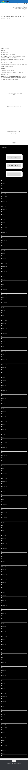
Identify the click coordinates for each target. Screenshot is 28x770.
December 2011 (4, 634)
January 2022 (4, 323)
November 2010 (4, 667)
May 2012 (3, 621)
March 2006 (4, 724)
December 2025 (4, 201)
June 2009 (3, 711)
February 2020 (4, 382)
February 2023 (4, 289)
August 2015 (4, 520)
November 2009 (4, 698)
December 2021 (4, 325)
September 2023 (4, 271)
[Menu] (26, 1)
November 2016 (4, 481)
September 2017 (4, 455)
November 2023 (4, 266)
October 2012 (4, 608)
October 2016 (4, 483)
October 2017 (4, 452)
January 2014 (4, 569)
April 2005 (3, 742)
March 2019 (4, 411)
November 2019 (4, 390)
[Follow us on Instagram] (24, 147)
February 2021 (4, 351)
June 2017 (3, 463)
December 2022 (4, 294)
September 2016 (4, 486)
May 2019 (3, 406)
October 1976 (4, 753)
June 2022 (3, 310)
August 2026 (4, 180)
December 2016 (4, 478)
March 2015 (4, 533)
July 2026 (3, 183)
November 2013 (4, 574)
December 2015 (4, 509)
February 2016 (4, 504)
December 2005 (4, 732)
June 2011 (3, 649)
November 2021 (4, 328)
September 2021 (4, 333)
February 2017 (4, 473)
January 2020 (4, 385)
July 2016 (3, 491)
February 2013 (4, 597)
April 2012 (3, 623)
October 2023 (4, 268)
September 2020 (4, 364)
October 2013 (4, 577)
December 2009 (4, 696)
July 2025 (3, 214)
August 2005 (4, 737)
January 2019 (4, 416)
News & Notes (3, 13)
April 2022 (3, 315)
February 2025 (4, 227)
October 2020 (4, 362)
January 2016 (4, 507)
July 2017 (3, 460)
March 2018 (4, 439)
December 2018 (4, 419)
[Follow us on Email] (26, 147)
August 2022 (4, 305)
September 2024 (4, 240)
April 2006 (3, 722)
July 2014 (3, 553)
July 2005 (3, 740)
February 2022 (4, 320)
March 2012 (4, 626)
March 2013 (4, 595)
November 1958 (4, 755)
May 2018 (3, 434)
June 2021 (3, 341)
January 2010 (4, 693)
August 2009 (4, 706)
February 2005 (4, 745)
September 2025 (4, 209)
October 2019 (4, 393)
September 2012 (4, 610)
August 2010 (4, 675)
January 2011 (4, 662)
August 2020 (4, 367)
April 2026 (3, 191)
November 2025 (4, 204)
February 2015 (4, 535)
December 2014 (4, 540)
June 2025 (3, 217)
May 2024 (3, 250)
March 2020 (4, 380)
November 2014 (4, 543)
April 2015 (3, 530)
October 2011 (4, 639)
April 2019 (3, 408)
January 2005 (4, 748)
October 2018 (4, 424)
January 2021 (4, 354)
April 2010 (3, 685)
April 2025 (3, 222)
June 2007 (3, 714)
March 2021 (4, 349)
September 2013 (4, 579)
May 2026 (3, 188)
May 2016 (3, 496)
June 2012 (3, 618)
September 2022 (4, 302)
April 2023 (3, 284)
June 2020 (3, 372)
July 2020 (3, 369)
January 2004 (4, 750)
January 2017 (4, 476)
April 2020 (3, 377)
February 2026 (4, 196)
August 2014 (4, 551)
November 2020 (4, 359)
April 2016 (3, 499)
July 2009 (3, 709)
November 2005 (4, 735)
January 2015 (4, 538)
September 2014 (4, 548)
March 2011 (4, 657)
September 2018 (4, 426)
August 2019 (4, 398)
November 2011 (4, 636)
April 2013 (3, 592)
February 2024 (4, 258)
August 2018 (4, 429)
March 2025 (4, 224)
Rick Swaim (3, 18)
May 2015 (3, 527)
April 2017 (3, 468)
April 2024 (3, 253)
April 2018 (3, 437)
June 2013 (3, 587)
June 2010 (3, 680)
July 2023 (3, 276)
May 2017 (3, 465)
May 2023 (3, 281)
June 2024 (3, 248)
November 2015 (4, 512)
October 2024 (4, 237)
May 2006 (3, 719)
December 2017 (4, 447)
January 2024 (4, 261)
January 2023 (4, 292)
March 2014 (4, 564)
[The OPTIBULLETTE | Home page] (8, 2)
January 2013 (4, 600)
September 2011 (4, 641)
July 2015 (3, 522)
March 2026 (4, 193)
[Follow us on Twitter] (22, 147)
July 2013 (3, 584)
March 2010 (4, 688)
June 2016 (3, 494)
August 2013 (4, 582)
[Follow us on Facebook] (20, 147)
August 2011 (4, 644)
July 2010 (3, 678)
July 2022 (3, 307)
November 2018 (4, 421)
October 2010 (4, 670)
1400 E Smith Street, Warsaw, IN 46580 (21, 8)
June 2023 (3, 279)
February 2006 (4, 727)
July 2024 (3, 245)
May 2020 (3, 375)
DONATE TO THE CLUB (14, 174)
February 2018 (4, 442)
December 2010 (4, 665)
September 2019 (4, 395)
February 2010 (4, 691)
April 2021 (3, 346)
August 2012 (4, 613)
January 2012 (4, 631)
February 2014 (4, 566)
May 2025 (3, 219)
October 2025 (4, 206)
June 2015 (3, 525)
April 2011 (3, 654)
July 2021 (3, 338)
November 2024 (4, 235)
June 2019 (3, 403)
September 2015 (4, 517)
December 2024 (4, 232)
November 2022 (4, 297)
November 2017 (4, 450)
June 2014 (3, 556)
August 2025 (4, 211)
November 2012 (4, 605)
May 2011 (3, 652)
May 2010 (3, 683)
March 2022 (4, 318)
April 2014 (3, 561)
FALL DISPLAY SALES (14, 165)
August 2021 (4, 336)
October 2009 (4, 701)
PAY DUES (14, 157)
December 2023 (4, 263)
